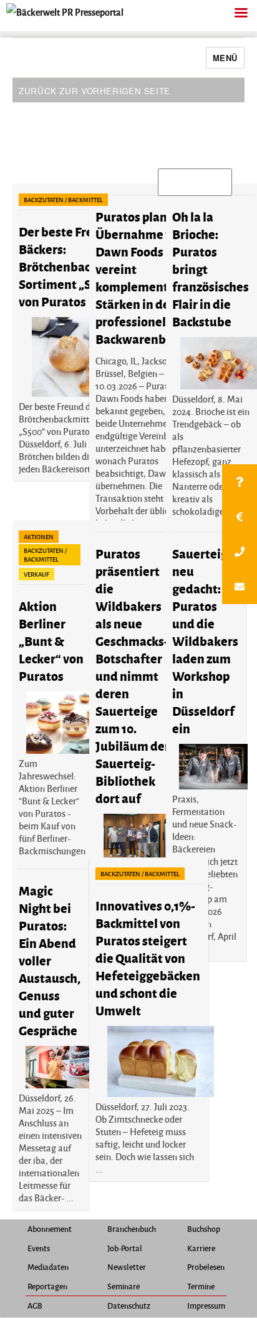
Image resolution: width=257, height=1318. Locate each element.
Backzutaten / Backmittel (63, 199)
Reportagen (47, 1286)
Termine (201, 1286)
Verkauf (36, 574)
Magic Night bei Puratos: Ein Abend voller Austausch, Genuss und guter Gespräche (49, 960)
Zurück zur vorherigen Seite (94, 91)
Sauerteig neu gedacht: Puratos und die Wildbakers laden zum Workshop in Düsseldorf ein (205, 641)
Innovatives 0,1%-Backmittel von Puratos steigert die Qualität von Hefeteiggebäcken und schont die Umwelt (147, 958)
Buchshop (203, 1228)
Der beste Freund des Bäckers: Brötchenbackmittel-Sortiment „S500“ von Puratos (78, 266)
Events (38, 1248)
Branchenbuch (131, 1228)
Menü (225, 58)
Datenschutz (128, 1305)
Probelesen (206, 1266)
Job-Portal (124, 1248)
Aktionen (39, 536)
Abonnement (49, 1228)
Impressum (206, 1305)
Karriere (201, 1248)
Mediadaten (48, 1266)
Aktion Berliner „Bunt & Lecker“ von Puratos (51, 640)
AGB (34, 1305)
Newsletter (126, 1266)
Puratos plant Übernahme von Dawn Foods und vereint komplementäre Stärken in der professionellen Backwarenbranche (150, 277)
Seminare (123, 1286)
